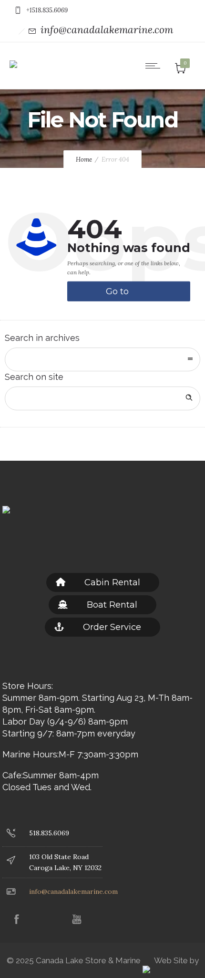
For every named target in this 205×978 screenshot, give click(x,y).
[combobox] (102, 359)
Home (84, 159)
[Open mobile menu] (154, 65)
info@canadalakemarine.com (107, 29)
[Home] (13, 57)
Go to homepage (129, 293)
